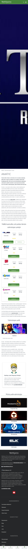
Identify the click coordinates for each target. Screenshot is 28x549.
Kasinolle (19, 242)
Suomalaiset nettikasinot (6, 504)
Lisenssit (3, 545)
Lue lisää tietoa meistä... (6, 488)
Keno (3, 526)
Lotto (3, 529)
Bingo (3, 523)
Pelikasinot (4, 507)
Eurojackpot (4, 532)
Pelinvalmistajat (8, 170)
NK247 (2, 170)
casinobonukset (15, 313)
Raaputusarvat (4, 520)
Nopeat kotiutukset (5, 510)
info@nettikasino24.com (8, 466)
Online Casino (4, 513)
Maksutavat (4, 542)
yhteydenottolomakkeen (18, 462)
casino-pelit (12, 199)
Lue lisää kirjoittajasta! (18, 384)
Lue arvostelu (8, 242)
